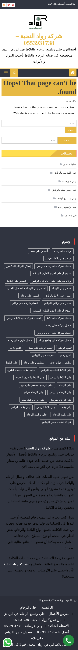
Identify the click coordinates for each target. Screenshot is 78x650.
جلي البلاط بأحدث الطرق (21, 370)
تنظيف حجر (70, 164)
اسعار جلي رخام (29, 295)
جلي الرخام (65, 385)
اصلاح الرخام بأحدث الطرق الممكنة (52, 310)
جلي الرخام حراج (34, 392)
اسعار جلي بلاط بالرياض (58, 295)
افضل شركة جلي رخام (59, 325)
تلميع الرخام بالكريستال (39, 347)
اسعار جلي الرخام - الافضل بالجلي (26, 288)
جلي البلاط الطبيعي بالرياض (56, 370)
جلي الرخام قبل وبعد (33, 399)
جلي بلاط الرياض (45, 407)
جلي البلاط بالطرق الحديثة (30, 377)
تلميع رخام (66, 355)
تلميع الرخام (65, 347)
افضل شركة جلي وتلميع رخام (55, 340)
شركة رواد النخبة (38, 448)
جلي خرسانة (69, 181)
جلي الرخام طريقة (61, 399)
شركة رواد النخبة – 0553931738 (39, 39)
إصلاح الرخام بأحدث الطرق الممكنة (52, 273)
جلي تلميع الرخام (62, 414)
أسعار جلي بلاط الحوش (58, 258)
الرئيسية (47, 607)
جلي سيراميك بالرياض (64, 189)
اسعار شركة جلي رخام (25, 303)
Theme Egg (58, 600)
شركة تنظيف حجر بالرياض (57, 422)
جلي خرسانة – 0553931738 (23, 626)
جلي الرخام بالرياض (60, 392)
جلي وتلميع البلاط (66, 198)
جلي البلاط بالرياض (61, 377)
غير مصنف (70, 215)
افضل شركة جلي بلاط (59, 318)
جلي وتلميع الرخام (37, 414)
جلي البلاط (12, 362)
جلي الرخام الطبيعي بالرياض (37, 385)
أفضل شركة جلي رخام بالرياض (54, 266)
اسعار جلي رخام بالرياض (58, 303)
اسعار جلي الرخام (61, 288)
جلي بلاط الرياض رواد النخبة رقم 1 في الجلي (36, 644)
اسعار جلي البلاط (16, 280)
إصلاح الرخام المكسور (18, 266)
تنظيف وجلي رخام (33, 362)
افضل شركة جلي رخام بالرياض (54, 332)
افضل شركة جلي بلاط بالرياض (23, 318)
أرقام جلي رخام (63, 251)
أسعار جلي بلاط (39, 251)
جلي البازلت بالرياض (65, 172)
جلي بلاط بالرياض (20, 407)
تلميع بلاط (15, 347)
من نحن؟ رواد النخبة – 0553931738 (36, 620)
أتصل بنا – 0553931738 (53, 632)
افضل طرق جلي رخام (20, 340)
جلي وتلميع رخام (67, 206)
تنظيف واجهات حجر (61, 362)
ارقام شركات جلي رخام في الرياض (52, 280)
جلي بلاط (66, 407)
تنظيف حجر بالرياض (43, 355)
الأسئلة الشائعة (58, 626)
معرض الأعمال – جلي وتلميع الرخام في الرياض (36, 614)
